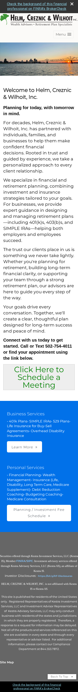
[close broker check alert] (72, 4)
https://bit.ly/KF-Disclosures (55, 575)
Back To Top (60, 676)
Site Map (7, 662)
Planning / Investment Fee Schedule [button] (39, 513)
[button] (63, 34)
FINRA (21, 561)
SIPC (29, 561)
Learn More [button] (22, 447)
